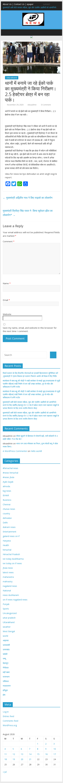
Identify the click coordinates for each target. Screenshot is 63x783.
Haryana (7, 540)
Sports (6, 608)
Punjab (6, 604)
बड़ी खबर (6, 672)
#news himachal (10, 472)
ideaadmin (32, 105)
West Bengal (9, 631)
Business (7, 500)
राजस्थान (6, 676)
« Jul (5, 771)
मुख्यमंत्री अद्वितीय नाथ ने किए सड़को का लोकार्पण (27, 197)
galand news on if (11, 536)
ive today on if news (12, 563)
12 (14, 754)
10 (54, 748)
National (7, 590)
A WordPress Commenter (15, 451)
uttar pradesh (9, 617)
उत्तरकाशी (6, 645)
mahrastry (7, 581)
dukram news (9, 527)
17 (54, 754)
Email (6, 300)
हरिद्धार (5, 690)
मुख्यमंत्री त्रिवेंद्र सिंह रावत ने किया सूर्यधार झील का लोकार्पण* (28, 213)
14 (30, 754)
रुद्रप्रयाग (7, 685)
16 (46, 754)
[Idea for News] (33, 13)
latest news (8, 572)
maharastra (8, 577)
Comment (8, 241)
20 (22, 759)
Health (6, 545)
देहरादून (5, 663)
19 (14, 759)
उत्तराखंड (6, 649)
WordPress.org (10, 725)
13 (22, 754)
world (5, 635)
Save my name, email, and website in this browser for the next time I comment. (30, 329)
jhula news (8, 567)
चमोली (5, 654)
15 (38, 754)
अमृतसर (6, 640)
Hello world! (36, 451)
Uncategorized (10, 613)
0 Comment (46, 105)
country (6, 513)
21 (30, 759)
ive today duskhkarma (13, 558)
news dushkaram (11, 595)
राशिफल (6, 681)
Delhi (5, 522)
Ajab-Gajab (8, 481)
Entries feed (8, 716)
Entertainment (9, 531)
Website (7, 314)
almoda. (6, 486)
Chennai (6, 504)
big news (7, 490)
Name (7, 283)
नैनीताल (5, 667)
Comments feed (10, 720)
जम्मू (4, 658)
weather (7, 626)
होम (4, 694)
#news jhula (8, 477)
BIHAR (6, 495)
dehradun (7, 518)
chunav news (9, 509)
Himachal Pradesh (11, 554)
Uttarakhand (11, 77)
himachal (7, 549)
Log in (6, 711)
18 (5, 759)
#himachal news (10, 468)
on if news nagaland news (15, 599)
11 (5, 754)
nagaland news (10, 586)
